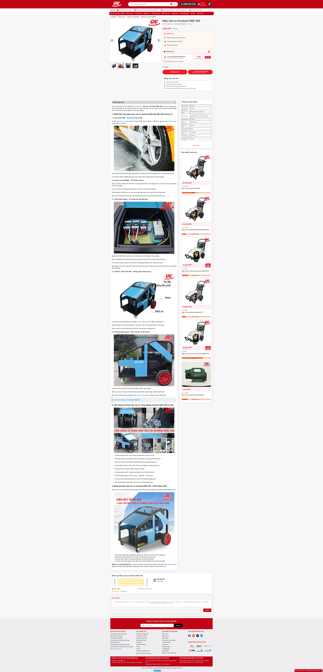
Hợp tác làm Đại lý (141, 644)
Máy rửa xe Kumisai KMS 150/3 (191, 188)
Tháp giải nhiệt (166, 642)
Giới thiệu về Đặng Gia (142, 634)
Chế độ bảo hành (115, 642)
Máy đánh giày (166, 646)
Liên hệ (138, 648)
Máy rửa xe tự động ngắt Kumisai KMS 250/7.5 (195, 271)
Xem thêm (196, 145)
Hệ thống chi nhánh (141, 636)
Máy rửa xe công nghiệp (148, 17)
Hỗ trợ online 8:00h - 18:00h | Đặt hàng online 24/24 (307, 670)
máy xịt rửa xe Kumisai (141, 395)
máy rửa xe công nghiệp (125, 121)
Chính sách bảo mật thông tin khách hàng (121, 646)
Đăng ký (178, 625)
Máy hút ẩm (165, 638)
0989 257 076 (189, 4)
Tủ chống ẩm (165, 648)
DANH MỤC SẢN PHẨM (169, 631)
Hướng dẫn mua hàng (116, 636)
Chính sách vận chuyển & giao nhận (120, 644)
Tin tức (138, 646)
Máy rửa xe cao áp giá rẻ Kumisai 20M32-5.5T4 (195, 353)
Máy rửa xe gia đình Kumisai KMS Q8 (193, 395)
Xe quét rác (165, 644)
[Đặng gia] (116, 4)
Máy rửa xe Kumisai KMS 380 (130, 400)
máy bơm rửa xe (169, 564)
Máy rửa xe (121, 17)
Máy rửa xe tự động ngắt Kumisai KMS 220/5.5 (195, 229)
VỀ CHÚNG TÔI (141, 631)
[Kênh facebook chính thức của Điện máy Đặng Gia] (189, 636)
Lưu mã (207, 57)
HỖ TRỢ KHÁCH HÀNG (117, 631)
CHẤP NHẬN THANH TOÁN (197, 642)
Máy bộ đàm (165, 650)
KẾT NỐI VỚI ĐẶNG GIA (195, 631)
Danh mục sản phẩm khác (169, 653)
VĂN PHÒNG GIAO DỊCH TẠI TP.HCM (191, 658)
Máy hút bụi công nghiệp (168, 640)
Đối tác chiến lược (141, 640)
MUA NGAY (176, 72)
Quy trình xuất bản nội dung (143, 653)
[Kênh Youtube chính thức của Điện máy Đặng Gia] (193, 636)
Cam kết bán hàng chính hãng (118, 634)
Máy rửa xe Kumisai (133, 17)
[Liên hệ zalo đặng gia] (201, 636)
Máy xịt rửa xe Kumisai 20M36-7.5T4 (192, 312)
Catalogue (139, 642)
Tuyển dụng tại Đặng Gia (143, 650)
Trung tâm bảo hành (141, 638)
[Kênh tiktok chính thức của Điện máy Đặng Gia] (197, 636)
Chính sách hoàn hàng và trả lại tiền (120, 640)
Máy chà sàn (165, 636)
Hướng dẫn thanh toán (116, 638)
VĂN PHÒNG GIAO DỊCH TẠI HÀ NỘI (157, 658)
